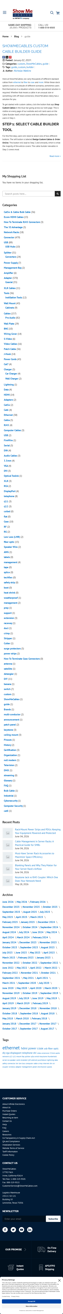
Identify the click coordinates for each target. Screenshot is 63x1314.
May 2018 (8, 1018)
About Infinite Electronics (13, 1104)
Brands (7, 709)
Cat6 (6, 409)
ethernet (11, 1047)
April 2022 (36, 967)
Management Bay (13, 267)
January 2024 (9, 942)
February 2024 (41, 937)
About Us (6, 1107)
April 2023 (49, 952)
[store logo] (23, 14)
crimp (7, 633)
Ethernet (8, 414)
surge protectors (12, 648)
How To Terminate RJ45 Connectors (22, 222)
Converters (11, 256)
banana (8, 684)
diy (4, 1052)
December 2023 (28, 942)
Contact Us (7, 1121)
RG (5, 531)
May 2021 (28, 977)
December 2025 (11, 906)
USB (6, 242)
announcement (12, 719)
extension (9, 618)
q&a (33, 1056)
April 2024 (8, 937)
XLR (6, 481)
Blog (17, 36)
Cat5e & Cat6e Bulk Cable (17, 212)
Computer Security (13, 805)
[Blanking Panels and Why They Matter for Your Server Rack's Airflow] (8, 869)
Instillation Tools (14, 297)
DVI (6, 470)
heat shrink (10, 592)
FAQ (6, 785)
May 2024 (52, 932)
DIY (6, 678)
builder (30, 67)
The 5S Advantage (13, 227)
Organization (11, 755)
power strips (10, 653)
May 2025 (8, 917)
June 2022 (8, 967)
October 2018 (10, 1013)
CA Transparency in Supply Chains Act (18, 1138)
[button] (4, 12)
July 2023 (7, 952)
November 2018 (48, 1008)
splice (7, 572)
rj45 (29, 1060)
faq (23, 1056)
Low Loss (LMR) (12, 536)
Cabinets (10, 307)
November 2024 (11, 927)
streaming (9, 775)
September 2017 (29, 1028)
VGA (6, 465)
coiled (7, 511)
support (8, 613)
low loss (22, 1063)
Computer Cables (13, 430)
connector (12, 1063)
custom (21, 63)
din (51, 1063)
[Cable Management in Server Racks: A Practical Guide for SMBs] (8, 845)
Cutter (7, 643)
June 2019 (38, 998)
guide (45, 63)
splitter (28, 1056)
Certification (10, 750)
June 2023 (21, 952)
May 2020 (22, 988)
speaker (13, 1060)
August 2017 (48, 1028)
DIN (6, 450)
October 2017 (10, 1028)
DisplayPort (10, 491)
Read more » (55, 156)
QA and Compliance (11, 1141)
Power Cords (10, 359)
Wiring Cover (11, 333)
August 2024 (9, 932)
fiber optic (9, 541)
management (11, 562)
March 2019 (23, 1003)
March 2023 (9, 957)
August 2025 (30, 911)
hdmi (24, 1048)
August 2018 (48, 1013)
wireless (12, 1067)
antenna (8, 663)
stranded (24, 1060)
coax (40, 1048)
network (5, 1056)
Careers (5, 1131)
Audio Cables (11, 455)
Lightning (9, 384)
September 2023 (29, 947)
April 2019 (8, 1003)
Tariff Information (10, 1151)
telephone (9, 496)
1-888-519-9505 (18, 1179)
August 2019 (9, 998)
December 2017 (28, 1023)
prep (6, 607)
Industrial (9, 795)
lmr (17, 1063)
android (34, 1060)
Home (5, 36)
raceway (8, 623)
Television (9, 765)
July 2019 (24, 998)
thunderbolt (52, 1056)
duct (6, 628)
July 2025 (45, 911)
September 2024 (49, 927)
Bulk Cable (9, 790)
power (32, 1048)
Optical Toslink (11, 475)
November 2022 (11, 962)
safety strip (10, 582)
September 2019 (49, 993)
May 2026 (22, 901)
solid (18, 1060)
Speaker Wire (11, 546)
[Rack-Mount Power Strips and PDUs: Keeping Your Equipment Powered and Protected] (8, 833)
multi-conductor (12, 714)
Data (6, 389)
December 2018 (28, 1008)
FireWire (8, 440)
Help (4, 1124)
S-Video (8, 338)
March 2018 (22, 1018)
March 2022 (51, 967)
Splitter (8, 252)
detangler (9, 673)
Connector (9, 237)
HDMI (7, 394)
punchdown (42, 1060)
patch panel (10, 724)
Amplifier (9, 272)
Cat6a (7, 420)
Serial (7, 445)
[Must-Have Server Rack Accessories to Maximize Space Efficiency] (8, 857)
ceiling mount (11, 734)
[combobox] (31, 193)
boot (6, 587)
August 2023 (48, 947)
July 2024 (24, 932)
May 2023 (35, 952)
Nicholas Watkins (22, 70)
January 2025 (28, 922)
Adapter (8, 277)
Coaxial (9, 282)
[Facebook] (5, 1229)
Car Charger (11, 373)
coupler (5, 1067)
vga (8, 1052)
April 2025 (22, 917)
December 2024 (47, 922)
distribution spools (44, 1067)
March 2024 (23, 937)
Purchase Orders (9, 1110)
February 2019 (41, 1003)
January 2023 (44, 957)
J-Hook (7, 354)
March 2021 (9, 982)
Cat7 (6, 364)
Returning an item (10, 1117)
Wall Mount (10, 303)
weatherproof (11, 597)
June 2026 (8, 901)
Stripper (8, 638)
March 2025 (37, 917)
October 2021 (48, 972)
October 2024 (30, 927)
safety (5, 1063)
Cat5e (7, 404)
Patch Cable (10, 349)
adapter (19, 1067)
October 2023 (10, 947)
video (39, 1053)
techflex (8, 577)
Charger (8, 369)
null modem (10, 760)
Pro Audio (10, 317)
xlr (54, 1063)
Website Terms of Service (13, 1148)
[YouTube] (21, 1229)
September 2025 (11, 911)
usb (46, 1048)
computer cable (32, 1063)
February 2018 (40, 1018)
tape (6, 567)
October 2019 (30, 993)
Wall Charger (12, 378)
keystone (9, 729)
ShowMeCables (34, 63)
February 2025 (10, 922)
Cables (7, 313)
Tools (7, 293)
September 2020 (27, 982)
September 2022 (49, 962)
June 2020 (8, 988)
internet (46, 1063)
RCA (6, 486)
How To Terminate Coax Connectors (22, 658)
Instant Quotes (8, 1114)
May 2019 (52, 998)
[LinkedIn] (29, 1229)
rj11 (6, 501)
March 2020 (51, 988)
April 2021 (43, 977)
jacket (34, 1067)
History (8, 744)
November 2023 (48, 942)
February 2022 (10, 972)
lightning (50, 1060)
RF (5, 526)
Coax (6, 521)
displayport (16, 1052)
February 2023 (26, 957)
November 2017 (48, 1023)
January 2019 (9, 1008)
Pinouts (8, 739)
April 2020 (36, 988)
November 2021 (30, 972)
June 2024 (38, 932)
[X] (13, 1229)
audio (58, 1053)
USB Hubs (10, 246)
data (56, 1060)
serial (4, 1060)
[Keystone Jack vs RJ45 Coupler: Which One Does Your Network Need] (8, 881)
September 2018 (29, 1013)
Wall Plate (9, 323)
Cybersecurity (11, 800)
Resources (6, 1134)
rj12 (6, 506)
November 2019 (11, 993)
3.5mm (8, 460)
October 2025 (50, 906)
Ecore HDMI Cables (14, 217)
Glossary (8, 780)
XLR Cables (10, 288)
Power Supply (11, 262)
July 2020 (44, 982)
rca (8, 1060)
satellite (8, 668)
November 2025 (31, 906)
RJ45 (7, 425)
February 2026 (38, 901)
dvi (35, 1052)
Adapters (9, 399)
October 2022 (30, 962)
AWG (6, 552)
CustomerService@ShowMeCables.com (19, 1185)
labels (7, 557)
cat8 (6, 810)
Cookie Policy (8, 1155)
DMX (7, 770)
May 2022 (22, 967)
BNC (6, 328)
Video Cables (11, 343)
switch (7, 689)
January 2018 (9, 1023)
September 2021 (11, 977)
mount (19, 1056)
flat (6, 516)
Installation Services (11, 1144)
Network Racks (12, 232)
